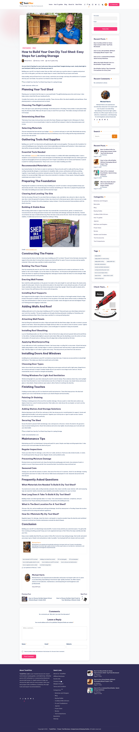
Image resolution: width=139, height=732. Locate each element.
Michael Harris (38, 575)
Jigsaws (96, 221)
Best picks (97, 204)
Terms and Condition (59, 686)
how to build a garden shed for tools (31, 562)
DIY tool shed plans (73, 559)
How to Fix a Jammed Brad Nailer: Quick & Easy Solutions (104, 57)
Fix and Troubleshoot (61, 703)
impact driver (98, 275)
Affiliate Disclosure (59, 676)
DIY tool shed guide (62, 559)
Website (69, 644)
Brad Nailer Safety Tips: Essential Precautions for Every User (104, 69)
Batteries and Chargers (101, 201)
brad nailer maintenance (100, 264)
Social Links (56, 679)
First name (96, 15)
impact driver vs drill (108, 275)
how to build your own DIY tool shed (50, 562)
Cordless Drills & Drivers (101, 214)
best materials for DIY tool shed (30, 559)
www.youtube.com (31, 249)
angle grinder (98, 255)
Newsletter (56, 716)
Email (47, 644)
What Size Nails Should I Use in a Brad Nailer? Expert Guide (104, 63)
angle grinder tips (111, 261)
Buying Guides (98, 211)
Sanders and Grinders (100, 234)
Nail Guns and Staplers (100, 224)
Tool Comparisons (99, 241)
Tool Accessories (99, 238)
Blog (34, 48)
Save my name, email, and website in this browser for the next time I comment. (44, 651)
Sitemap (55, 719)
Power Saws (97, 227)
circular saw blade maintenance (102, 267)
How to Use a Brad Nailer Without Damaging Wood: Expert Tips (104, 51)
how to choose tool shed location (69, 562)
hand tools (34, 155)
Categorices (57, 690)
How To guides (26, 48)
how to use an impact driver (101, 272)
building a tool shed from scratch (47, 559)
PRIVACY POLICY (58, 684)
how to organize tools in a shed (30, 564)
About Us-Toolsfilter (59, 673)
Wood (51, 131)
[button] (114, 4)
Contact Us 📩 (57, 681)
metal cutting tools (99, 278)
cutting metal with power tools (102, 269)
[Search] (114, 136)
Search (97, 131)
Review (96, 231)
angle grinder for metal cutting (102, 258)
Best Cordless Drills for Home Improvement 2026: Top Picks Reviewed (103, 44)
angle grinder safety (99, 261)
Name (24, 644)
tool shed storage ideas (45, 564)
